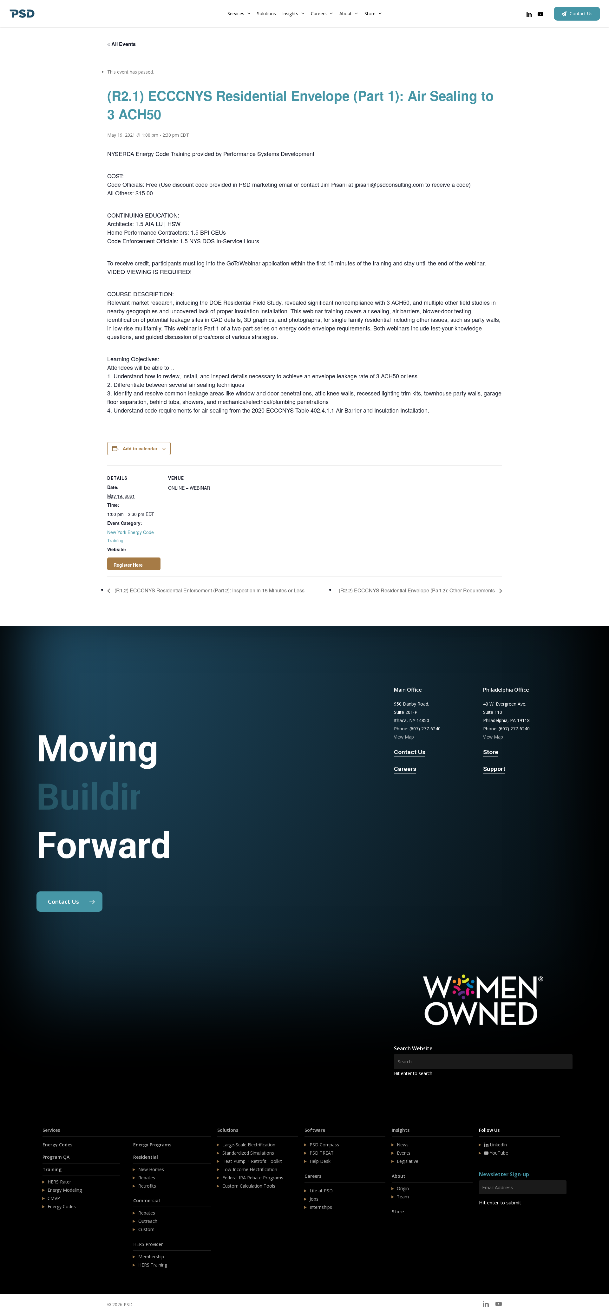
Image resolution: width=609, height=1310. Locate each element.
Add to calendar (140, 448)
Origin (403, 1188)
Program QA (56, 1157)
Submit (494, 1221)
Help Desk (320, 1161)
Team (403, 1197)
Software (314, 1130)
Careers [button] (405, 768)
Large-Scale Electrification (248, 1145)
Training (52, 1169)
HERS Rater (59, 1182)
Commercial (146, 1200)
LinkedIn (497, 1145)
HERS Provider (148, 1244)
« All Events (121, 44)
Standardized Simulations (248, 1153)
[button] (69, 901)
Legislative (407, 1161)
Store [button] (490, 752)
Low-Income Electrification (249, 1169)
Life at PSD (321, 1191)
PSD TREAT (322, 1153)
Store (398, 1212)
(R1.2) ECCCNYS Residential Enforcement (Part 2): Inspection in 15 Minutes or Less (208, 590)
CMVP (54, 1198)
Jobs (314, 1199)
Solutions (227, 1130)
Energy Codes (57, 1145)
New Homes (151, 1169)
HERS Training (152, 1265)
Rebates (146, 1178)
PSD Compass (324, 1145)
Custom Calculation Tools (248, 1186)
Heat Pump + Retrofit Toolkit (252, 1161)
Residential (145, 1157)
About (398, 1176)
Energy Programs (152, 1145)
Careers (312, 1176)
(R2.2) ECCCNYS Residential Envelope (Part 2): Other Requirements (417, 590)
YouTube (498, 1153)
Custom (146, 1229)
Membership (151, 1257)
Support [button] (494, 768)
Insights (400, 1130)
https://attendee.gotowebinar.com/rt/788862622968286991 (133, 563)
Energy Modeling (65, 1190)
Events (403, 1153)
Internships (321, 1207)
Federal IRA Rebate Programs (252, 1178)
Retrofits (147, 1186)
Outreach (147, 1221)
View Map (404, 737)
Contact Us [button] (409, 752)
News (403, 1145)
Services (51, 1130)
